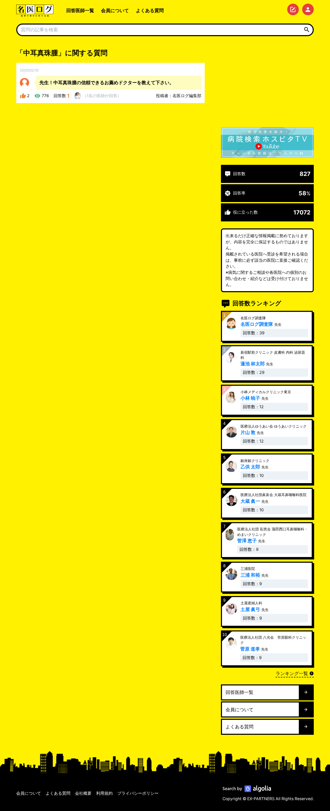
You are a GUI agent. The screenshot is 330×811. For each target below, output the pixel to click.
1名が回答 (102, 95)
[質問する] (293, 9)
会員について (115, 10)
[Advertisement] (267, 84)
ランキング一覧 (292, 673)
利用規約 (104, 793)
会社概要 (83, 793)
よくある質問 (150, 10)
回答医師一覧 (80, 10)
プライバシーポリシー (138, 793)
